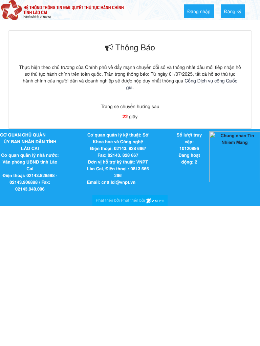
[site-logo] (62, 9)
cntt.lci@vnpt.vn (119, 182)
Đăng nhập (199, 11)
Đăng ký (232, 11)
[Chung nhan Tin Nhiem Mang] (234, 156)
